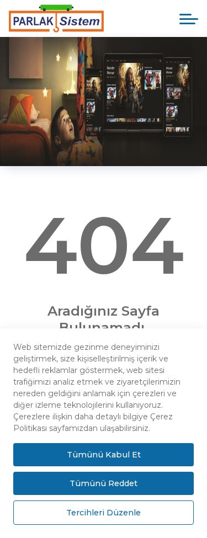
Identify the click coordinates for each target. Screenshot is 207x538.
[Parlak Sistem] (64, 18)
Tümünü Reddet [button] (103, 483)
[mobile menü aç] (188, 19)
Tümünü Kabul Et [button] (104, 455)
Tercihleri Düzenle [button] (103, 513)
